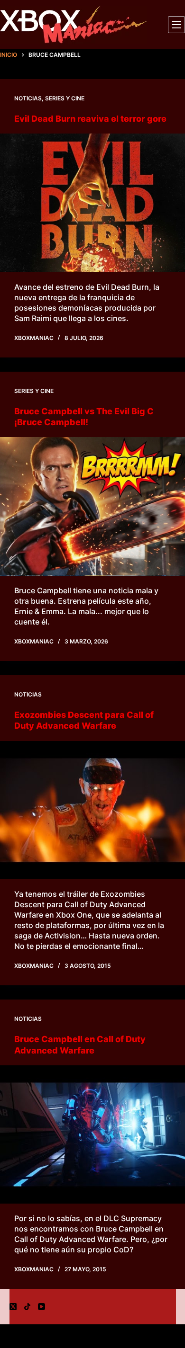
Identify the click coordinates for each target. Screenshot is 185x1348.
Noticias (28, 98)
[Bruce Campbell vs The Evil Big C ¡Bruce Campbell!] (92, 506)
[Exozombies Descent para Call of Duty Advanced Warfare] (92, 810)
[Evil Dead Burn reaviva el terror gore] (92, 203)
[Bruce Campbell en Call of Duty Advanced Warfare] (92, 1134)
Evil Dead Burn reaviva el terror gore (90, 119)
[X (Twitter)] (13, 1306)
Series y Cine (64, 98)
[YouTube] (41, 1306)
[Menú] (176, 24)
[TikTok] (27, 1306)
